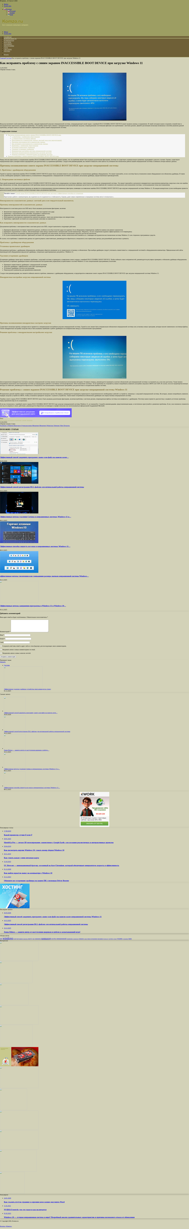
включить (25, 938)
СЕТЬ (6, 47)
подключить (94, 938)
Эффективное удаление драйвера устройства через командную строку (27, 689)
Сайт (1, 642)
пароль (89, 938)
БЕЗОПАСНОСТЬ (10, 39)
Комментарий (5, 631)
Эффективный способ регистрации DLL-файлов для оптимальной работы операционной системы (42, 487)
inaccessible (3, 420)
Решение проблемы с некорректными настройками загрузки (32, 154)
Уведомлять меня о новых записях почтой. (16, 653)
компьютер (46, 938)
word (15, 938)
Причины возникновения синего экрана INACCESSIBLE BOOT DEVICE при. (34, 135)
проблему (18, 420)
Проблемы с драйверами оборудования (25, 145)
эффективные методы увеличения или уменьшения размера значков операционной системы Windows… (44, 576)
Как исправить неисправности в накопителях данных (30, 144)
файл (130, 938)
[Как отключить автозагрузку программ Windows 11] (13, 1109)
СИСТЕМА (8, 49)
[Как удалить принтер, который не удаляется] (12, 1193)
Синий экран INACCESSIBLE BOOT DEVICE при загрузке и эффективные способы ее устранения (49, 193)
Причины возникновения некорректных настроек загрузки (32, 153)
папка (85, 938)
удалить (119, 939)
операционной (61, 939)
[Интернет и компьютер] (14, 28)
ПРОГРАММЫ (9, 46)
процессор (105, 938)
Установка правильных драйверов (23, 147)
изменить (38, 938)
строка (114, 938)
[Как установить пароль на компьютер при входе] (19, 1024)
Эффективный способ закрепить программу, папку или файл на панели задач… (34, 457)
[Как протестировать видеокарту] (19, 1066)
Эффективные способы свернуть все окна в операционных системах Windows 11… (35, 546)
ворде (30, 938)
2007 (1, 938)
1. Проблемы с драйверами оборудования (26, 137)
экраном (29, 420)
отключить (70, 938)
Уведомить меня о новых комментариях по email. (18, 649)
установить (125, 938)
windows (8, 938)
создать (111, 938)
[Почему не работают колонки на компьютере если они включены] (19, 1149)
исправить (11, 420)
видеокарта (20, 938)
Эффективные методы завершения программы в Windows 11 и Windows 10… (33, 606)
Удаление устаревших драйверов (23, 149)
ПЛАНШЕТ (8, 44)
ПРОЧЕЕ (7, 51)
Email (2, 639)
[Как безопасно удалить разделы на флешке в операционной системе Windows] (18, 1171)
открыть (81, 938)
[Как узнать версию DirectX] (19, 960)
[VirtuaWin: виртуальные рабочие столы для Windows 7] (19, 1129)
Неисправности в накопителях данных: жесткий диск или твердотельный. (37, 140)
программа (100, 938)
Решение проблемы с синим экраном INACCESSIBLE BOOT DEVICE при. (33, 156)
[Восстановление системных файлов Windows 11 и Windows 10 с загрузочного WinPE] (16, 982)
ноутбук (53, 938)
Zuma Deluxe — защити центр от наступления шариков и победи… (26, 750)
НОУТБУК (7, 42)
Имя (2, 635)
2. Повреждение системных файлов (24, 138)
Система (8, 58)
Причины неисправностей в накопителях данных (28, 142)
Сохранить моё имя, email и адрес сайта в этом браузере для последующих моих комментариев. (34, 646)
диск (33, 938)
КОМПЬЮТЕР (9, 40)
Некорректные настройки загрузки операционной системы (32, 151)
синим (24, 420)
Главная (2, 58)
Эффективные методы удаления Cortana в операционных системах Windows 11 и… (35, 517)
